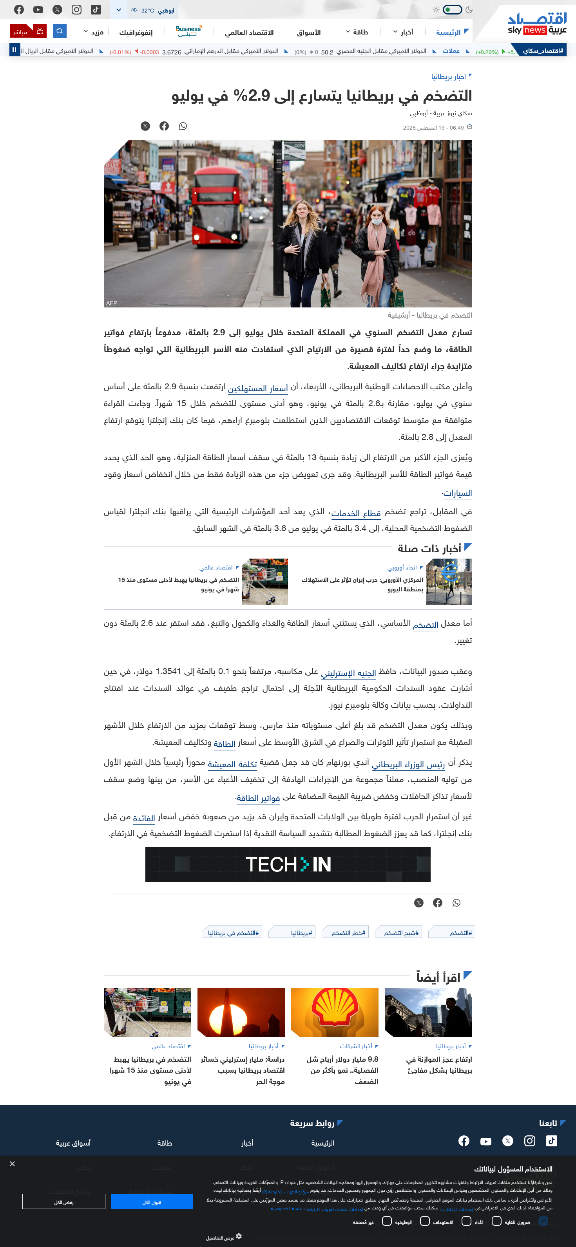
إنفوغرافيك (136, 31)
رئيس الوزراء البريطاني (409, 762)
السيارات (458, 491)
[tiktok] (551, 1143)
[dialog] (288, 1201)
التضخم (425, 623)
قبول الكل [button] (152, 1201)
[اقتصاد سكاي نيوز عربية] (520, 24)
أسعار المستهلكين (258, 386)
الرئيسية (449, 31)
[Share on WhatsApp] (183, 127)
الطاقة (224, 742)
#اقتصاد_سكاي (543, 49)
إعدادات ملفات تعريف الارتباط (335, 1208)
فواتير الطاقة (258, 796)
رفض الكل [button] (64, 1201)
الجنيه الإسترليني (348, 671)
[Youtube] (38, 10)
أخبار (247, 1141)
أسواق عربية (73, 1141)
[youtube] (485, 1142)
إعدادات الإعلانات (457, 1208)
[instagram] (529, 1143)
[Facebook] (19, 9)
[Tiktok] (95, 9)
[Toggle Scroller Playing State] (14, 49)
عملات (482, 49)
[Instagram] (76, 9)
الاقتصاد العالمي (249, 31)
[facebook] (463, 1143)
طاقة (165, 1141)
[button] (144, 9)
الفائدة (144, 816)
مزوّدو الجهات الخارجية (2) (285, 1190)
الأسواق (309, 31)
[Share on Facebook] (164, 127)
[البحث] (60, 31)
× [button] (13, 1164)
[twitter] (507, 1143)
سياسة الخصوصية (288, 1207)
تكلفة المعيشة (232, 762)
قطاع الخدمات (356, 511)
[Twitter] (57, 9)
